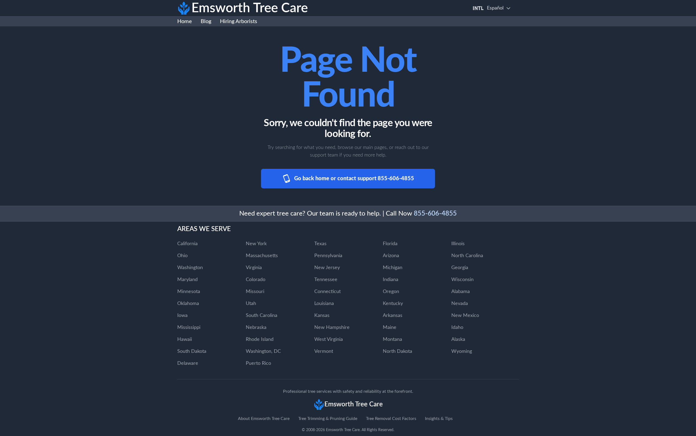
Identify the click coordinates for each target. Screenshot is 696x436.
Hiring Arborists (238, 21)
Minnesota (188, 291)
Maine (389, 327)
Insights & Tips (439, 418)
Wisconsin (462, 279)
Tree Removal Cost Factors (391, 418)
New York (256, 243)
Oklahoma (188, 303)
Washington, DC (263, 351)
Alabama (460, 291)
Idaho (457, 327)
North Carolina (467, 255)
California (187, 243)
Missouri (255, 291)
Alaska (458, 339)
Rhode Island (260, 339)
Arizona (391, 255)
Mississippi (188, 327)
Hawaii (184, 339)
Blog (206, 21)
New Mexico (465, 315)
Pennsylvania (328, 255)
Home (184, 21)
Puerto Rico (258, 363)
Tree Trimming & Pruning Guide (327, 418)
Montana (392, 339)
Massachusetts (262, 255)
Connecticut (327, 291)
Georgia (459, 267)
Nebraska (256, 327)
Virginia (254, 267)
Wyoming (461, 351)
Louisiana (324, 303)
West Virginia (328, 339)
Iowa (182, 315)
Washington (190, 267)
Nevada (459, 303)
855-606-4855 (435, 213)
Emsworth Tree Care (343, 430)
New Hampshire (332, 327)
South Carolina (261, 315)
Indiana (390, 279)
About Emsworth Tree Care (264, 418)
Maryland (187, 279)
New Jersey (327, 267)
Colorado (255, 279)
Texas (320, 243)
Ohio (182, 255)
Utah (251, 303)
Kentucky (393, 303)
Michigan (392, 267)
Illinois (458, 243)
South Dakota (191, 351)
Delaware (187, 363)
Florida (390, 243)
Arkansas (392, 315)
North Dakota (397, 351)
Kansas (322, 315)
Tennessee (325, 279)
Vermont (323, 351)
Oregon (391, 291)
